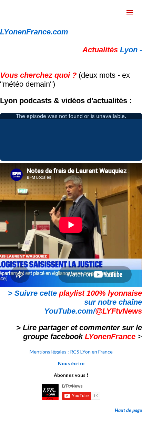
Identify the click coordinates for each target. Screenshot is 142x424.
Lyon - (112, 49)
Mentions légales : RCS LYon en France (71, 352)
